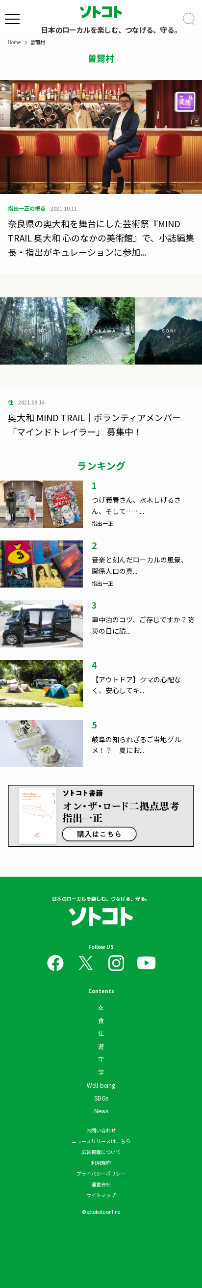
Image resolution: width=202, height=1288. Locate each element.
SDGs (101, 1098)
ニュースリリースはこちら (101, 1141)
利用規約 (101, 1162)
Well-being (101, 1085)
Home (14, 42)
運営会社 (101, 1184)
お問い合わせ (101, 1130)
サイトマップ (101, 1195)
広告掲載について (101, 1151)
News (101, 1110)
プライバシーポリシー (101, 1173)
